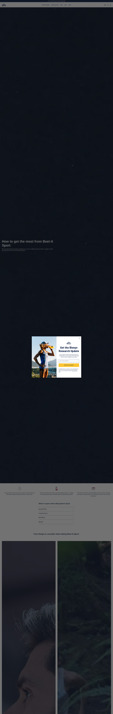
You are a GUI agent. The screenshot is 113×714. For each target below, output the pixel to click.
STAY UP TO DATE (69, 365)
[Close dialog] (79, 338)
